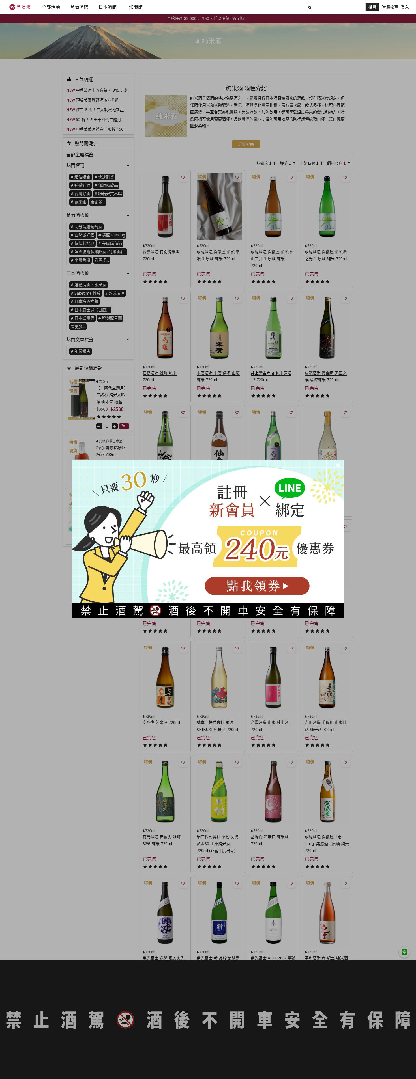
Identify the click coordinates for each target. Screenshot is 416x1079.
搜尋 (372, 7)
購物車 (392, 7)
